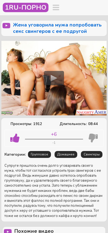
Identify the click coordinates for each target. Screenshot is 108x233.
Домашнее (65, 154)
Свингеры (92, 154)
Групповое (39, 154)
